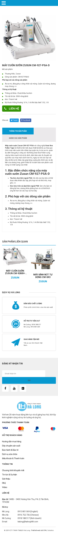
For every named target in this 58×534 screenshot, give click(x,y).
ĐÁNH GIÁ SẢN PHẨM (18, 138)
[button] (4, 3)
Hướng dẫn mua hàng (11, 441)
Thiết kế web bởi (37, 530)
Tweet (15, 120)
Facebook (26, 120)
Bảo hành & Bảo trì (10, 450)
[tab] (18, 131)
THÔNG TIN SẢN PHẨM (18, 131)
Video (4, 487)
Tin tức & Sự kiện (9, 474)
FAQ (4, 483)
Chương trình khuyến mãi (13, 470)
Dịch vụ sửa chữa (9, 454)
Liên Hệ (13, 108)
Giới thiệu (6, 479)
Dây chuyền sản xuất (11, 446)
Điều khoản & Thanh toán (13, 458)
